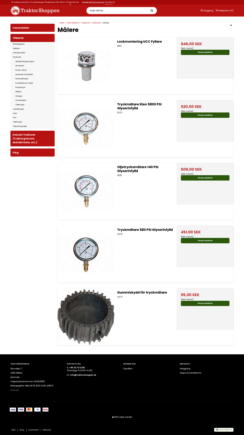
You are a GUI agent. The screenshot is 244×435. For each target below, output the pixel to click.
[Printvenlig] (231, 25)
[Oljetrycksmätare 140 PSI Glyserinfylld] (85, 191)
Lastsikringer (18, 109)
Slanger (18, 96)
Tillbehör (18, 38)
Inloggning (208, 10)
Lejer (15, 113)
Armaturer (19, 65)
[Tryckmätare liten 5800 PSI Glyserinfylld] (85, 128)
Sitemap (14, 390)
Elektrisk (16, 48)
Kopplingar (20, 87)
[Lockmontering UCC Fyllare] (85, 66)
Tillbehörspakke (20, 126)
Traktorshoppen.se (225, 430)
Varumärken (21, 28)
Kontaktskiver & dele (24, 83)
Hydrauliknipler (21, 78)
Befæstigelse (19, 44)
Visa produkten (205, 52)
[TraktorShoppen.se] (46, 10)
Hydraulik (17, 57)
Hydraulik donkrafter (24, 74)
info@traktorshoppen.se (93, 2)
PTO (14, 117)
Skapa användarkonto (190, 372)
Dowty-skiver (21, 70)
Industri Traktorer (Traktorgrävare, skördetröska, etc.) (25, 138)
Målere (18, 91)
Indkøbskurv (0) (226, 10)
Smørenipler (20, 100)
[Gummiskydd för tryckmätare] (85, 316)
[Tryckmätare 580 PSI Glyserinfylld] (85, 254)
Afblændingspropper (24, 61)
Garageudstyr (19, 52)
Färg (16, 152)
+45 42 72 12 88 (77, 367)
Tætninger (19, 104)
